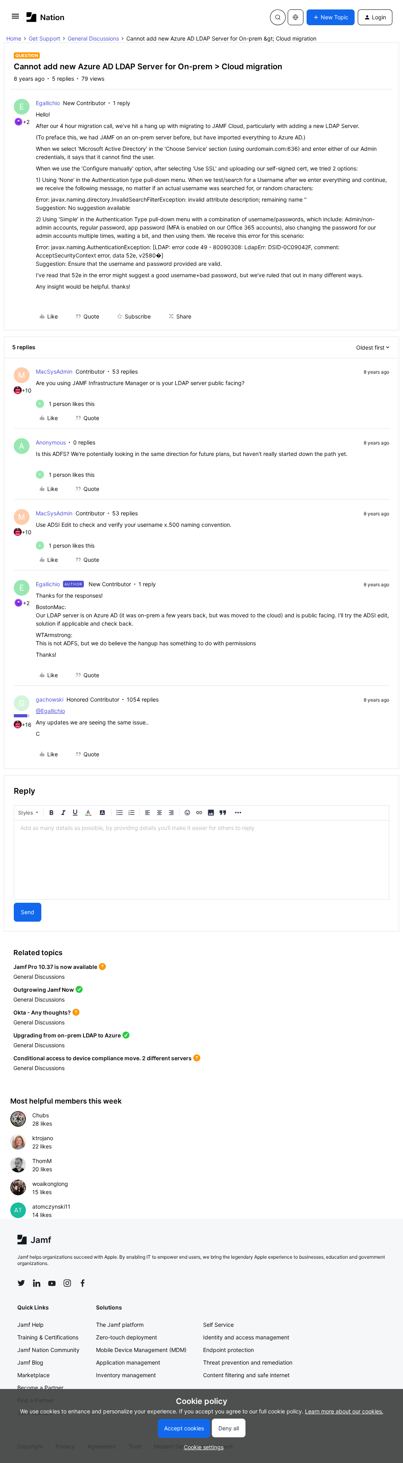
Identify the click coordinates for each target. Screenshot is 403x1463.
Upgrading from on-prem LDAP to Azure (67, 1035)
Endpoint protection (228, 1349)
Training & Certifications (47, 1337)
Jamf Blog (30, 1362)
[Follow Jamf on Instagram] (67, 1283)
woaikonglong (50, 1183)
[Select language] (295, 17)
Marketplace (33, 1375)
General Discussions (93, 38)
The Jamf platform (120, 1324)
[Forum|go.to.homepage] (45, 17)
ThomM (42, 1160)
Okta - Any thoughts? (42, 1012)
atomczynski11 (51, 1206)
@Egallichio (50, 710)
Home (13, 38)
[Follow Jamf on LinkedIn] (37, 1283)
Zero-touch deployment (126, 1337)
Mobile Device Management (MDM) (141, 1349)
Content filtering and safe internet (246, 1375)
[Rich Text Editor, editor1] (201, 859)
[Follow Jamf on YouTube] (52, 1283)
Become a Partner (40, 1387)
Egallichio (48, 103)
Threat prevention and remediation (247, 1362)
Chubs (40, 1115)
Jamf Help (30, 1324)
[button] (15, 18)
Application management (128, 1362)
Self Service (218, 1324)
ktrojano (42, 1138)
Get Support (44, 38)
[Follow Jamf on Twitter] (21, 1283)
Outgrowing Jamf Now (43, 989)
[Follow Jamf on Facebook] (83, 1283)
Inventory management (126, 1375)
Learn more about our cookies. (344, 1411)
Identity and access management (246, 1337)
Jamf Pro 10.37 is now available (55, 966)
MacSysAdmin (54, 371)
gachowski (49, 699)
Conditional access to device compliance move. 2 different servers (102, 1058)
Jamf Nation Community (48, 1349)
